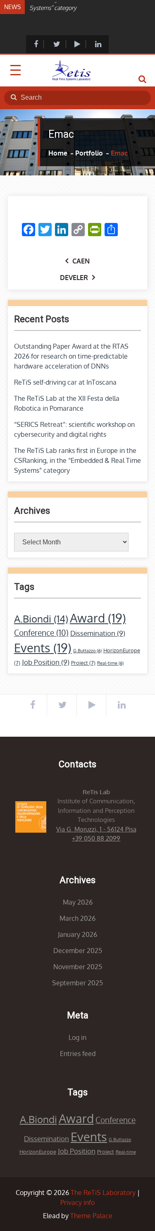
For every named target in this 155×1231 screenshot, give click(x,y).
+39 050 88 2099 (96, 838)
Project (83, 662)
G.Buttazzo (87, 651)
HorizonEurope (37, 1151)
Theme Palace (91, 1216)
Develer (74, 277)
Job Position (45, 662)
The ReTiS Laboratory (103, 1192)
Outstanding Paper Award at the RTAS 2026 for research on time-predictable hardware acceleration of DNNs (71, 356)
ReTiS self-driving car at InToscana (65, 382)
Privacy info (77, 1202)
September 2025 (77, 983)
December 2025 (77, 950)
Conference (41, 632)
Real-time (110, 663)
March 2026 (77, 918)
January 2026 (77, 934)
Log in (77, 1037)
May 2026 (78, 902)
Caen (81, 261)
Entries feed (77, 1053)
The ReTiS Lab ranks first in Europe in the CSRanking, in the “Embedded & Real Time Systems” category (77, 460)
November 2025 (77, 967)
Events (43, 647)
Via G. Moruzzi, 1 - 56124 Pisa (96, 829)
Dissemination (97, 633)
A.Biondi (41, 618)
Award (98, 617)
